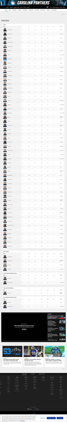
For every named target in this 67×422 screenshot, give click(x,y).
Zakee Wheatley (9, 237)
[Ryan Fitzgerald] (5, 71)
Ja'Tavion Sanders (10, 204)
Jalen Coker (9, 50)
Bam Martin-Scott (9, 282)
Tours (61, 396)
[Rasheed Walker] (5, 229)
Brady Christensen (10, 46)
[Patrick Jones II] (5, 142)
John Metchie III (9, 179)
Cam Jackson (9, 129)
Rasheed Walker (9, 229)
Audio (8, 381)
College (61, 26)
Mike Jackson (9, 133)
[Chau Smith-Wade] (5, 212)
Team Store (60, 391)
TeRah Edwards (9, 58)
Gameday (26, 381)
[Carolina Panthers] (33, 414)
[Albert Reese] (5, 200)
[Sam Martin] (5, 171)
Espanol (8, 389)
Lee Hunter (8, 121)
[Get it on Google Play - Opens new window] (37, 409)
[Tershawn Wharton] (5, 306)
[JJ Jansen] (5, 138)
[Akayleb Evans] (5, 63)
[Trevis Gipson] (5, 92)
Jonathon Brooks (9, 29)
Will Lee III (8, 154)
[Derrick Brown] (5, 38)
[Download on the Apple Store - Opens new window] (29, 409)
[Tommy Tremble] (5, 221)
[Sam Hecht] (5, 100)
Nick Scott (8, 208)
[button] (24, 329)
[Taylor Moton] (5, 293)
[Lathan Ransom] (5, 196)
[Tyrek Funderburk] (5, 260)
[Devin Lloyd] (5, 167)
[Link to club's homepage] (3, 7)
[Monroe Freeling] (5, 88)
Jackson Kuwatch (9, 150)
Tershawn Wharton (10, 306)
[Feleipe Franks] (5, 83)
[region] (33, 418)
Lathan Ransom (9, 196)
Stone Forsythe (9, 75)
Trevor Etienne (9, 278)
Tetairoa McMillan (9, 175)
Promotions (43, 380)
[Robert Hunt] (5, 117)
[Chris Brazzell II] (5, 256)
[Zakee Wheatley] (5, 237)
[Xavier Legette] (5, 158)
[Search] (50, 7)
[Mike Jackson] (5, 133)
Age (47, 26)
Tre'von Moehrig (9, 183)
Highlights (17, 380)
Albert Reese (9, 200)
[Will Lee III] (5, 154)
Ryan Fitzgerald (9, 71)
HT (35, 26)
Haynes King (9, 146)
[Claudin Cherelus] (5, 42)
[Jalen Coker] (5, 50)
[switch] (48, 7)
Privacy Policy (22, 420)
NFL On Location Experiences (34, 387)
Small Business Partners (52, 393)
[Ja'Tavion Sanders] (5, 204)
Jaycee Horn (9, 104)
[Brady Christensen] (5, 46)
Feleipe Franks (9, 83)
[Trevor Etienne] (5, 278)
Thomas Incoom (9, 125)
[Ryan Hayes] (5, 265)
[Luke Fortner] (5, 79)
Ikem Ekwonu (9, 302)
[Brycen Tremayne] (5, 217)
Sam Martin (9, 171)
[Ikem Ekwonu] (5, 302)
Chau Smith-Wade (10, 212)
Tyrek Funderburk (9, 260)
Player (4, 26)
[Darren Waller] (5, 233)
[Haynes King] (5, 146)
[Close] (65, 418)
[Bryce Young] (5, 242)
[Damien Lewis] (5, 163)
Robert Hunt (9, 117)
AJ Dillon (8, 54)
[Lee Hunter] (5, 121)
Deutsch (8, 387)
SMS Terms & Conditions (52, 388)
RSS (52, 380)
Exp (54, 26)
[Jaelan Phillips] (5, 187)
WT (41, 26)
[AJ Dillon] (5, 54)
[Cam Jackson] (5, 129)
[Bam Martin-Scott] (5, 282)
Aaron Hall (8, 96)
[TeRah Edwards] (5, 58)
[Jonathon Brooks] (5, 29)
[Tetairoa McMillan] (5, 175)
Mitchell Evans (9, 67)
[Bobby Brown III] (5, 34)
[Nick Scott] (5, 208)
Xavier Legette (9, 158)
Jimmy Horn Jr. (9, 108)
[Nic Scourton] (5, 269)
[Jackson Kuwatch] (5, 150)
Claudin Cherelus (9, 42)
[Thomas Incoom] (5, 125)
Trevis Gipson (9, 92)
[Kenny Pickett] (5, 192)
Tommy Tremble (9, 221)
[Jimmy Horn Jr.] (5, 108)
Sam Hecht (9, 100)
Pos (29, 26)
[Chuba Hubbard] (5, 113)
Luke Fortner (9, 79)
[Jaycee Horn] (5, 104)
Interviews (17, 382)
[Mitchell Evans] (5, 67)
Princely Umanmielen (10, 225)
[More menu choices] (30, 7)
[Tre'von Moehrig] (5, 183)
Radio (8, 385)
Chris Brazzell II (9, 256)
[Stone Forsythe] (5, 75)
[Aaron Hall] (5, 96)
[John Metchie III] (5, 179)
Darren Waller (9, 233)
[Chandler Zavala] (5, 246)
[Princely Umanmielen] (5, 225)
